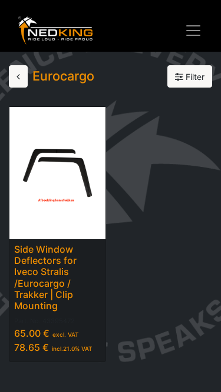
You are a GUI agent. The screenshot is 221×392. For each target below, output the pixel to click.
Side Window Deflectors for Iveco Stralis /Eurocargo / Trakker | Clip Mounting (45, 277)
